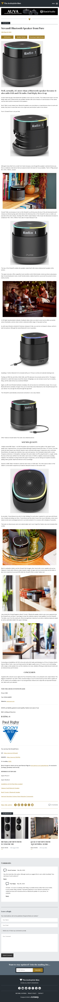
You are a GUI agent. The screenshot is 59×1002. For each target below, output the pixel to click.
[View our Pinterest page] (33, 988)
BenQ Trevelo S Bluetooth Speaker (10, 792)
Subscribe (37, 970)
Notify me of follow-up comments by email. (14, 930)
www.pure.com (10, 701)
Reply (5, 879)
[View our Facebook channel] (23, 988)
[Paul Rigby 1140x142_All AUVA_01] (29, 12)
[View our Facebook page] (19, 988)
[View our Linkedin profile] (39, 988)
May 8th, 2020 (21, 870)
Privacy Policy (32, 993)
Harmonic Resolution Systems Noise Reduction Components (17, 796)
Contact (40, 993)
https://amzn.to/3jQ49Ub (13, 757)
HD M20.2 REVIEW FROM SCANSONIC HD (11, 843)
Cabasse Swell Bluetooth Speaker (10, 788)
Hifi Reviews (7, 37)
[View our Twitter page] (26, 988)
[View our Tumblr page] (36, 988)
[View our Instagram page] (29, 988)
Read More (4, 848)
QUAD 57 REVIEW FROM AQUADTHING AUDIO (40, 843)
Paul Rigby (13, 884)
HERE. (10, 761)
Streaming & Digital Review (37, 37)
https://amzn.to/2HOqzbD (11, 753)
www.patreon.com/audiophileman (39, 765)
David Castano (12, 870)
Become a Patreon (21, 993)
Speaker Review (21, 37)
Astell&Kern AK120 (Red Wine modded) (12, 784)
